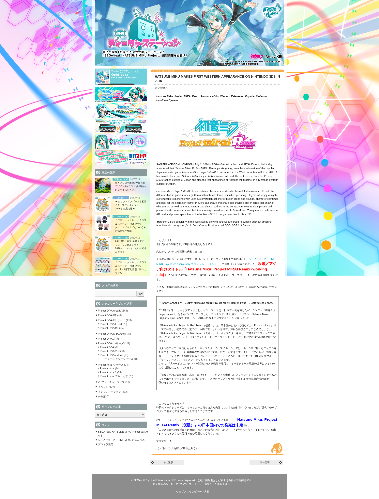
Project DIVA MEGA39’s (112, 333)
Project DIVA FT (107, 315)
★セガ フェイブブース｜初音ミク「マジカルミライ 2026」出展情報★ (130, 205)
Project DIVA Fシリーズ (111, 320)
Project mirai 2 (167, 71)
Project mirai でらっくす (114, 376)
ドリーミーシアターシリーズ (116, 358)
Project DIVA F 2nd (111, 324)
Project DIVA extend (111, 355)
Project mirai (107, 368)
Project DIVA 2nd (109, 351)
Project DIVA (107, 347)
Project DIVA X (106, 338)
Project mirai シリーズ (110, 364)
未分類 (102, 396)
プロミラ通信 (105, 444)
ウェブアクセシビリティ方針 (192, 491)
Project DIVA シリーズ (111, 343)
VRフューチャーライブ (111, 382)
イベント (121, 197)
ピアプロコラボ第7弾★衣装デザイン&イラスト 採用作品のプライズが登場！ (130, 186)
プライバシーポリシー (202, 484)
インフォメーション (121, 179)
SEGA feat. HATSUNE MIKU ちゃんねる (121, 440)
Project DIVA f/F (109, 328)
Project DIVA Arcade (109, 310)
